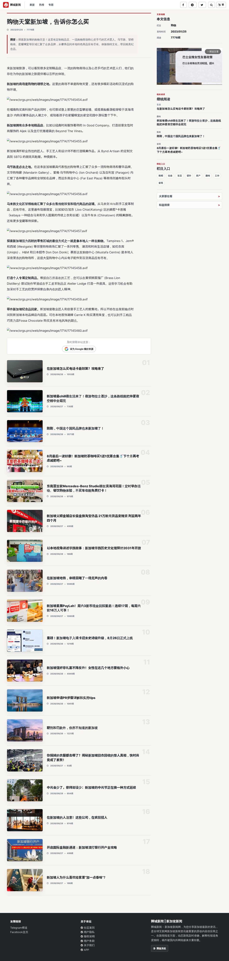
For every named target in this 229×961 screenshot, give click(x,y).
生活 (179, 175)
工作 (217, 175)
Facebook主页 (19, 932)
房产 (198, 175)
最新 (32, 4)
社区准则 (89, 927)
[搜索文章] (211, 5)
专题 (50, 4)
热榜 (41, 4)
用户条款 (89, 941)
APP (86, 949)
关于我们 (89, 945)
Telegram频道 (18, 927)
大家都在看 (165, 196)
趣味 (208, 175)
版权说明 (89, 936)
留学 (189, 175)
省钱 (161, 183)
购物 (173, 25)
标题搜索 (164, 205)
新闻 (161, 175)
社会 (170, 175)
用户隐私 (89, 932)
